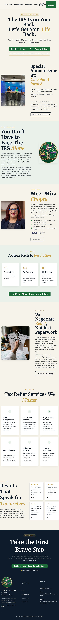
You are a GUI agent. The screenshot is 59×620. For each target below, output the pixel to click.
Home (23, 590)
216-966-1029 (41, 4)
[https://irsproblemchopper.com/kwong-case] (13, 90)
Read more (34, 494)
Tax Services (25, 598)
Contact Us (25, 602)
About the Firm (26, 594)
